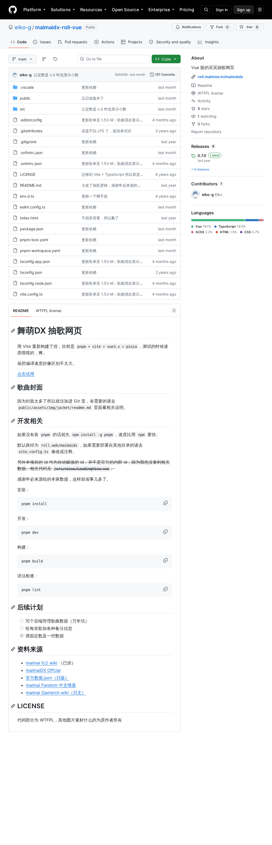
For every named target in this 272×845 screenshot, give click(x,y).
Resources (91, 9)
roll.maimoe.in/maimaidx (220, 76)
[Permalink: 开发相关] (13, 420)
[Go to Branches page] (44, 59)
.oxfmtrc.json (31, 152)
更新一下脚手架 (95, 196)
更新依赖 (89, 87)
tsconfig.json (31, 272)
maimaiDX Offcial (43, 670)
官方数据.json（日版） (47, 677)
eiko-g (23, 27)
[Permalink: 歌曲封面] (13, 387)
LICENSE (27, 174)
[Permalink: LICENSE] (13, 706)
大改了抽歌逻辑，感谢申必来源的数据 (113, 185)
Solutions (61, 9)
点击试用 (25, 374)
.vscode (27, 87)
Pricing (187, 9)
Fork (222, 27)
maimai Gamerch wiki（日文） (56, 692)
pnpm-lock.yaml (34, 239)
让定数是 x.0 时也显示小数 (56, 74)
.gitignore (28, 141)
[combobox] (115, 59)
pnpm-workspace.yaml (40, 250)
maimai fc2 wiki (41, 662)
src (22, 109)
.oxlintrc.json (31, 163)
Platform (32, 9)
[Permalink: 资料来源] (13, 649)
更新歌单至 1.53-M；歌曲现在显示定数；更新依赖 (123, 120)
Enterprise (159, 9)
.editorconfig (31, 120)
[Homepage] (12, 9)
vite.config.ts (31, 294)
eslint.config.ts (32, 207)
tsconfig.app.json (35, 261)
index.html (29, 218)
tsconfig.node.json (36, 283)
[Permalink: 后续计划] (13, 607)
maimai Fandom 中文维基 (51, 685)
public (25, 98)
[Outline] (173, 310)
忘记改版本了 (93, 98)
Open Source (125, 9)
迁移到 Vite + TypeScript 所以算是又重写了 (118, 174)
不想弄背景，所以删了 (100, 218)
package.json (31, 229)
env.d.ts (27, 196)
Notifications (191, 27)
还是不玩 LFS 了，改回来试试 (106, 131)
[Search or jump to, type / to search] (205, 9)
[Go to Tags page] (55, 59)
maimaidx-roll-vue (58, 27)
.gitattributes (31, 131)
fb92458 (121, 74)
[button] (166, 503)
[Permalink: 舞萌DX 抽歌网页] (13, 330)
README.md (30, 185)
